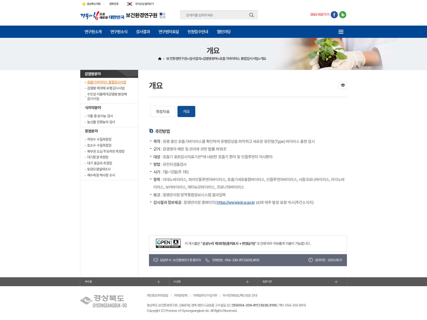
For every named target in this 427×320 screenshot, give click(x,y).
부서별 (88, 281)
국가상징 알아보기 (144, 4)
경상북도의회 (93, 4)
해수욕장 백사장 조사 (101, 175)
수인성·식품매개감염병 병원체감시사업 (107, 96)
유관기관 (267, 281)
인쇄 (343, 85)
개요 (186, 111)
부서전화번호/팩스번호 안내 (240, 296)
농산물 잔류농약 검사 (101, 122)
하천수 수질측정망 (99, 139)
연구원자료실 (169, 31)
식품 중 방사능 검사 (100, 116)
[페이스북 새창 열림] (334, 14)
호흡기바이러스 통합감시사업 (106, 82)
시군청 (176, 281)
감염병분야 (93, 74)
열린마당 (223, 31)
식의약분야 (93, 107)
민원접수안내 (198, 31)
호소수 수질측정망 (99, 145)
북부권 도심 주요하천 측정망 (106, 151)
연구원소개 (93, 31)
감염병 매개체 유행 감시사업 (106, 88)
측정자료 (162, 111)
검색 (251, 15)
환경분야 (91, 131)
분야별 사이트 (162, 15)
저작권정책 (180, 296)
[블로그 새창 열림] (342, 14)
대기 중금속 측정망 (99, 163)
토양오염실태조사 (99, 169)
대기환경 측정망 (98, 157)
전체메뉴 (341, 32)
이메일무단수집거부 (205, 296)
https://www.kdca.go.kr (236, 202)
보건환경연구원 (141, 15)
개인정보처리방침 (157, 296)
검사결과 (143, 31)
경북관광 (113, 4)
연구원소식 (118, 31)
